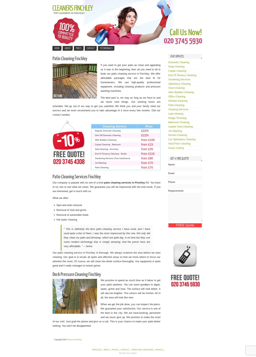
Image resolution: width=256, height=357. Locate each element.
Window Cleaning (177, 100)
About (106, 350)
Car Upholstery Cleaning (181, 139)
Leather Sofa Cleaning (180, 126)
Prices (115, 350)
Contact (125, 350)
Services (96, 350)
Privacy (159, 350)
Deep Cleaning (176, 66)
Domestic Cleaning (178, 62)
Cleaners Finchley (72, 8)
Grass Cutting (176, 148)
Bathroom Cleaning (178, 122)
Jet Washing (175, 131)
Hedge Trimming (177, 118)
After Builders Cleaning (181, 92)
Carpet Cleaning (177, 71)
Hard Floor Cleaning (179, 143)
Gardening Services (179, 79)
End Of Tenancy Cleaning (182, 75)
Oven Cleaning (176, 88)
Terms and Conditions (142, 350)
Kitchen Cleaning (177, 135)
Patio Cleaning (176, 105)
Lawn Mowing (175, 113)
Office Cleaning (176, 96)
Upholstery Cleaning (179, 83)
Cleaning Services (178, 109)
